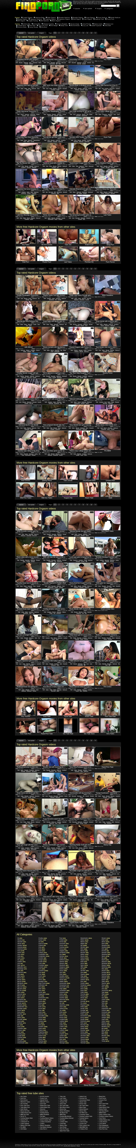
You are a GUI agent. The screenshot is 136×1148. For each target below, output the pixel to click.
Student (105, 970)
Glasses (63, 963)
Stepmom (106, 961)
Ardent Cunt (82, 1096)
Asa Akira (44, 27)
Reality (84, 1019)
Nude (84, 961)
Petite (84, 992)
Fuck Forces (102, 1098)
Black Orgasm (56, 21)
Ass (87, 114)
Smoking (106, 947)
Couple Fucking (33, 21)
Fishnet (42, 1035)
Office (56, 219)
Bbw (58, 193)
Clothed (42, 945)
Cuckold (42, 967)
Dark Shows (23, 1109)
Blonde (21, 62)
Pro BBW (22, 1127)
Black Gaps (82, 1107)
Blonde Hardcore (115, 17)
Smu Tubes (102, 1105)
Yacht (104, 1037)
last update (88, 8)
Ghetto (63, 958)
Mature (83, 114)
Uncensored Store (84, 1100)
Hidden (63, 981)
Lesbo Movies (102, 1122)
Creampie (78, 115)
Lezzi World (102, 1123)
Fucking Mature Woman (66, 1118)
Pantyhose (85, 985)
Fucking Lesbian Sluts (85, 1116)
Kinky (63, 1012)
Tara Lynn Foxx (43, 25)
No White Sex (82, 1112)
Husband (64, 992)
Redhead (89, 402)
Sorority (105, 951)
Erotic (41, 1007)
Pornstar (54, 167)
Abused (20, 940)
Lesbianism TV (24, 1122)
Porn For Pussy (63, 1129)
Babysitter (21, 967)
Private (84, 1008)
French (63, 945)
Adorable (21, 942)
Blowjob (60, 88)
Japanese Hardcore (36, 19)
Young (105, 1041)
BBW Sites (62, 1114)
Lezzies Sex (82, 1123)
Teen (30, 62)
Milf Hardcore (45, 21)
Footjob (63, 940)
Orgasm (31, 63)
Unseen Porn (102, 1100)
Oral (84, 972)
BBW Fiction (102, 1112)
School (84, 1032)
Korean (63, 1017)
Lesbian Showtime (45, 1122)
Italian (24, 351)
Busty (30, 298)
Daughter (42, 981)
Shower (90, 324)
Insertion (64, 997)
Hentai (63, 979)
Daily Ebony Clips (103, 1107)
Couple (26, 63)
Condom (42, 958)
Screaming (85, 1034)
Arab (20, 956)
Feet (41, 1025)
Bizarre (21, 996)
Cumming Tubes (83, 1114)
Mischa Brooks (75, 25)
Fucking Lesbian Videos (105, 1116)
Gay (62, 954)
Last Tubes (62, 1098)
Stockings (23, 193)
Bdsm (112, 402)
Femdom (42, 1026)
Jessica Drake (22, 27)
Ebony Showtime (64, 1111)
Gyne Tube (62, 1103)
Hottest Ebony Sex (25, 1112)
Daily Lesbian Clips (104, 1114)
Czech (41, 976)
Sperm (105, 956)
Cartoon (21, 1030)
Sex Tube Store (83, 1105)
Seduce (84, 1037)
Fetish (30, 587)
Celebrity (21, 1037)
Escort (41, 1008)
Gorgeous (64, 967)
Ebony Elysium (83, 1109)
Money (84, 951)
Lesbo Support (24, 1123)
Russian (85, 1030)
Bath (27, 89)
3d (19, 938)
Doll (103, 88)
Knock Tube (82, 1103)
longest (99, 8)
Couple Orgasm (27, 17)
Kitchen (63, 1016)
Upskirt (77, 455)
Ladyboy (64, 1021)
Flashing (42, 1041)
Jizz (62, 1010)
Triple (104, 1001)
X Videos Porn (83, 1129)
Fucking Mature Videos (46, 1118)
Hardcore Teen (99, 19)
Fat (41, 1023)
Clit (30, 89)
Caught (21, 1035)
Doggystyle (52, 63)
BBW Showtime (44, 1114)
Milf (56, 63)
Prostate (84, 1010)
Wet (104, 1028)
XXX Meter (23, 1129)
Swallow (106, 974)
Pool (83, 999)
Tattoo (87, 403)
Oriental (84, 978)
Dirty (107, 665)
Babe (48, 62)
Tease (105, 985)
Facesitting (43, 1016)
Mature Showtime (44, 1125)
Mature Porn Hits (24, 1125)
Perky (84, 990)
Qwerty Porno (43, 1100)
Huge (85, 823)
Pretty (84, 1007)
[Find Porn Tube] (38, 12)
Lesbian (65, 637)
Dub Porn (22, 1098)
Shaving (84, 1041)
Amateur (118, 88)
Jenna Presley (86, 24)
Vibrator (106, 1016)
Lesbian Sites (63, 1122)
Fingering (104, 114)
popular (77, 8)
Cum (41, 969)
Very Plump (62, 1127)
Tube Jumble (62, 1100)
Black (39, 62)
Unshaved (106, 1012)
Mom (60, 63)
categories (109, 8)
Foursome (64, 943)
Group (65, 796)
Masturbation (36, 140)
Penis (84, 988)
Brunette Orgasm (78, 17)
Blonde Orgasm (22, 19)
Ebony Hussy (43, 1111)
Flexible (42, 1043)
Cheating (33, 350)
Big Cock (64, 62)
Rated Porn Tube (44, 1105)
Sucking (106, 972)
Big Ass (112, 561)
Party (110, 115)
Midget (84, 943)
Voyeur (105, 1021)
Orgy (28, 115)
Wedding (105, 1026)
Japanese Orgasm (64, 19)
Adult (100, 1102)
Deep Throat (43, 983)
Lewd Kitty (62, 1123)
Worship (105, 1035)
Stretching (106, 967)
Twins (104, 1003)
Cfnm (20, 1039)
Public (34, 324)
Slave (105, 943)
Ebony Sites (82, 1111)
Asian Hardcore (102, 17)
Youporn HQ (62, 1102)
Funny (63, 949)
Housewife (57, 351)
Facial (57, 89)
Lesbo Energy (83, 1122)
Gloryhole (59, 377)
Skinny (60, 115)
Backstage (22, 969)
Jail (62, 1003)
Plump (84, 997)
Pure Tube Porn (24, 1105)
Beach (75, 88)
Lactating (63, 1019)
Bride (20, 1016)
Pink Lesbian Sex (84, 1125)
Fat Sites (42, 1116)
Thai (104, 988)
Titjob (105, 994)
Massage (85, 429)
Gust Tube (42, 1103)
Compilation (43, 956)
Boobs (21, 1010)
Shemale (85, 1043)
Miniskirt (84, 947)
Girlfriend (64, 960)
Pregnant (57, 429)
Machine (64, 1037)
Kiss (63, 1014)
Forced (63, 942)
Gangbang (64, 952)
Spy (104, 958)
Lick (62, 1032)
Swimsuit (105, 976)
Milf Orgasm (21, 21)
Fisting (41, 1037)
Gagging (64, 951)
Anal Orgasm (77, 19)
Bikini (28, 141)
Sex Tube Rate (63, 1105)
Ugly (104, 1005)
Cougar (84, 63)
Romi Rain (32, 25)
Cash (20, 1032)
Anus (20, 954)
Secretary (85, 1035)
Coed (118, 114)
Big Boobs (112, 88)
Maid (62, 1039)
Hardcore (26, 62)
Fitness (41, 1039)
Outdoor (82, 89)
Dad (41, 978)
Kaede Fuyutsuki (96, 25)
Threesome (33, 115)
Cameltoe (21, 1028)
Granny (38, 350)
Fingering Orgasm (50, 19)
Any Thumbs (23, 1103)
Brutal (20, 1021)
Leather (63, 1026)
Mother (84, 954)
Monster (84, 952)
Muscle (84, 956)
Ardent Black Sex (44, 1107)
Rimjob (84, 1028)
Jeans (63, 1007)
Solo (105, 949)
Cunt (103, 561)
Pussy (86, 89)
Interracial (35, 62)
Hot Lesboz (82, 1120)
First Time (42, 1034)
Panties (85, 983)
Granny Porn (23, 1120)
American (21, 949)
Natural (83, 167)
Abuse (78, 1145)
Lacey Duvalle (33, 27)
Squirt (53, 639)
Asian (22, 88)
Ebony (22, 114)
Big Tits (79, 63)
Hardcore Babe (39, 17)
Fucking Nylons (83, 1118)
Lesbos (41, 1123)
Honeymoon (64, 985)
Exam (41, 1010)
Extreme (77, 639)
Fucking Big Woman (64, 1116)
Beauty (82, 325)
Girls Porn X (43, 1129)
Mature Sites (62, 1125)
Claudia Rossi (22, 25)
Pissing (84, 996)
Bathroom (21, 972)
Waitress (105, 1023)
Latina (36, 453)
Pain (83, 981)
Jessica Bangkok (62, 24)
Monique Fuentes (48, 24)
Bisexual (21, 994)
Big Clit (21, 985)
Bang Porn (101, 1096)
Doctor (33, 797)
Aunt (20, 963)
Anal (47, 88)
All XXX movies (44, 1096)
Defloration (42, 985)
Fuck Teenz (102, 1118)
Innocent (64, 996)
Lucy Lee (85, 25)
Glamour (64, 961)
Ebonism (42, 1109)
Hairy (29, 88)
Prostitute (85, 1012)
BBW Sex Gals (24, 1114)
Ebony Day (62, 1109)
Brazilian (21, 1014)
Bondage (21, 1008)
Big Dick (21, 988)
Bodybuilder (22, 1007)
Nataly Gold (64, 25)
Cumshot (53, 89)
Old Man (108, 167)
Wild (105, 1034)
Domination (43, 997)
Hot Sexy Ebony (103, 1111)
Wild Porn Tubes (24, 1102)
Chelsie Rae (26, 24)
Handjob (55, 141)
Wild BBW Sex (83, 1127)
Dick (84, 219)
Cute (91, 663)
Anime (20, 952)
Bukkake (21, 1023)
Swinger (105, 978)
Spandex (106, 952)
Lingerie (64, 1034)
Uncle (105, 1007)
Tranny (105, 999)
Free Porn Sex (102, 1129)
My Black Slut (63, 1112)
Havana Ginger (74, 24)
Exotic (41, 1012)
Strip (105, 969)
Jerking (63, 1008)
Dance (41, 979)
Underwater (106, 1008)
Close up (58, 140)
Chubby (42, 938)
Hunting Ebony (44, 1112)
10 (91, 33)
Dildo (58, 690)
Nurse (84, 963)
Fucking (106, 88)
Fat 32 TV (22, 1116)
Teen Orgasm (88, 19)
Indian (63, 994)
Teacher (105, 983)
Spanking (106, 954)
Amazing (88, 218)
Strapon (106, 965)
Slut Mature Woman (45, 1127)
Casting (76, 350)
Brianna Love (109, 24)
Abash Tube (82, 1102)
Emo (41, 1005)
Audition (90, 350)
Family (41, 1019)
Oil (83, 969)
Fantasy (42, 1021)
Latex (63, 1023)
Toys (86, 325)
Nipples (85, 960)
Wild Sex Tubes (44, 1102)
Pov (93, 62)
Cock (41, 949)
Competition (43, 954)
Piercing (84, 994)
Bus (20, 1025)
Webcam (106, 1025)
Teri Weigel (54, 25)
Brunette (53, 62)
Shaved (85, 1039)
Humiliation (64, 990)
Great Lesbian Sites (45, 1120)
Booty (20, 1012)
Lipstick (63, 1035)
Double (27, 299)
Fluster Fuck (43, 1098)
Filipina (42, 1030)
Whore (105, 1030)
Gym (62, 972)
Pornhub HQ (82, 1098)
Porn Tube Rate (103, 1103)
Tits (39, 298)
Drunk (41, 1001)
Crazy (86, 166)
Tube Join (62, 1096)
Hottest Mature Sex (104, 1120)
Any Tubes (23, 1096)
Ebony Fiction (102, 1109)
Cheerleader (50, 587)
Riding (84, 1026)
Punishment (86, 1016)
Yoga (105, 1039)
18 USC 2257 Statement (70, 1145)
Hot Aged (61, 1120)
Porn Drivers (23, 1100)
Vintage (106, 1017)
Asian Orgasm (90, 17)
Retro (84, 1023)
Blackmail (21, 999)
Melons (84, 942)
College (42, 952)
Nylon (84, 965)
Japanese (91, 166)
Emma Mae (36, 24)
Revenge (84, 1025)
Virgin (105, 1019)
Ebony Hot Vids (24, 1111)
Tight (105, 992)
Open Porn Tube (63, 1131)
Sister (105, 940)
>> (95, 33)
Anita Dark (107, 25)
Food (52, 351)
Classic (38, 114)
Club (41, 947)
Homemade (65, 983)
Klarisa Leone (98, 24)
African (21, 943)
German (51, 535)
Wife (100, 88)
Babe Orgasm (51, 17)
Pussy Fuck (110, 19)
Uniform (105, 1010)
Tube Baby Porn (24, 1107)
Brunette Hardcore (64, 17)
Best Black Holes (64, 1107)
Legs (63, 1028)
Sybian (105, 979)
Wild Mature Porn (103, 1127)
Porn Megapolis (103, 1125)
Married (63, 1041)
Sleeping (105, 945)
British (90, 114)
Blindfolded (22, 1001)
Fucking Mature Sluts (26, 1118)
